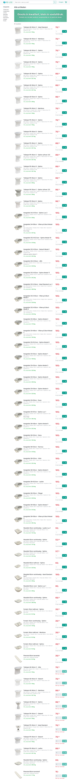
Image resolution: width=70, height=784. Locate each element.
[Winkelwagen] (65, 2)
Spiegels (5, 19)
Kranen (4, 20)
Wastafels (5, 14)
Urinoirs (5, 12)
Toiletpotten (6, 9)
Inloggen (61, 2)
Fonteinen (5, 16)
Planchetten (6, 17)
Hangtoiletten (6, 11)
